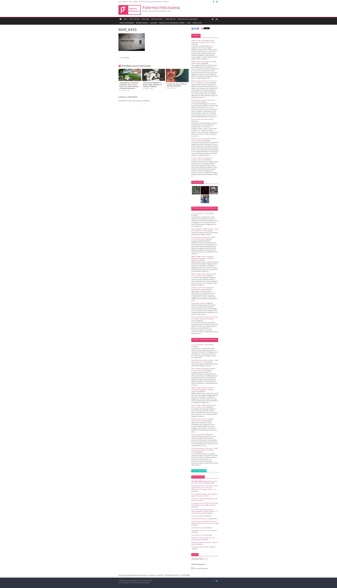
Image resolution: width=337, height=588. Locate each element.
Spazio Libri (145, 19)
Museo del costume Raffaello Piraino (172, 23)
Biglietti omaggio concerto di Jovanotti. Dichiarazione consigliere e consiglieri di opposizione (202, 258)
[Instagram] (198, 29)
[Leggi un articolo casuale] (217, 19)
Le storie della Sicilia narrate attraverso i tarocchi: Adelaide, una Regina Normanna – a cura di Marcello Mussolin (204, 511)
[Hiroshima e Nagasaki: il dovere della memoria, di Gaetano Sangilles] (153, 70)
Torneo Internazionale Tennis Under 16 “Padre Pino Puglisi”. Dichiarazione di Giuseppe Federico (204, 318)
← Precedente (123, 58)
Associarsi (153, 23)
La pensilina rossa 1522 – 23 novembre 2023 (204, 530)
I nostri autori (170, 19)
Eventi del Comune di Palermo (205, 208)
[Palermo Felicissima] (120, 19)
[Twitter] (195, 29)
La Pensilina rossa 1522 (198, 528)
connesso (129, 101)
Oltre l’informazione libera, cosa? (200, 518)
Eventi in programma (127, 23)
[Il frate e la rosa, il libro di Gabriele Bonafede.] (177, 70)
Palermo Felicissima (161, 7)
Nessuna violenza (142, 23)
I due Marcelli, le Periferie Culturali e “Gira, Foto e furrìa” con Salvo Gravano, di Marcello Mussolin (129, 85)
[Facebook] (192, 29)
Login (189, 23)
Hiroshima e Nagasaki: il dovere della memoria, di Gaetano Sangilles (152, 84)
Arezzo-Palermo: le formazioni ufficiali (202, 119)
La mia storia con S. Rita (198, 535)
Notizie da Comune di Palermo (205, 339)
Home (125, 19)
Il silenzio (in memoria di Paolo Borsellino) (203, 547)
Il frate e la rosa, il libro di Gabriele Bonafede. (176, 85)
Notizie (196, 35)
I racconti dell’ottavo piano (187, 19)
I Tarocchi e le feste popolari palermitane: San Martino (153, 1)
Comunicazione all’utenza (198, 303)
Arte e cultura (134, 19)
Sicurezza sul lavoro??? (197, 516)
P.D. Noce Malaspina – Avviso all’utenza (202, 213)
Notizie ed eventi (157, 19)
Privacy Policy (197, 23)
